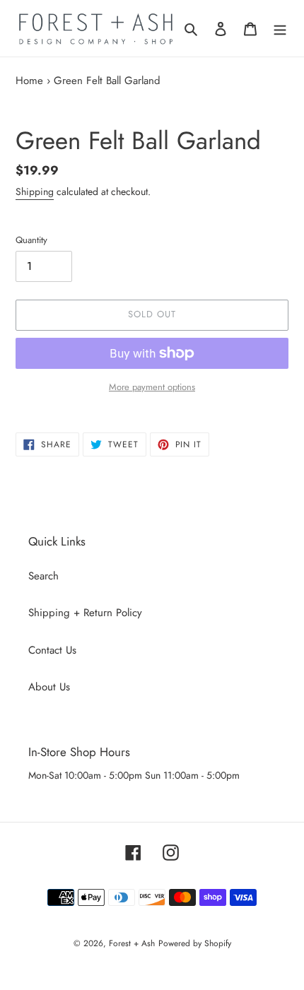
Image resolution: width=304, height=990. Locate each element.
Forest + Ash (132, 943)
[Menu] (280, 28)
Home (29, 80)
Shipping (35, 191)
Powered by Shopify (194, 943)
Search (43, 576)
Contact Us (52, 650)
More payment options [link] (152, 387)
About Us (49, 687)
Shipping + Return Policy (85, 612)
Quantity (31, 240)
